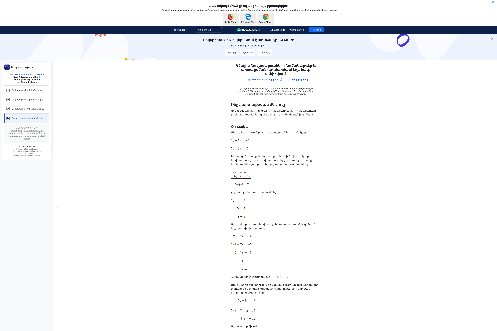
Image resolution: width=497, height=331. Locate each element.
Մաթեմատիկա (23, 128)
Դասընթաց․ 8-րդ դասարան (21, 74)
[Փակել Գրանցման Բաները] (492, 38)
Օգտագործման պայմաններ (27, 149)
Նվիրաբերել (276, 30)
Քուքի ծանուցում (27, 153)
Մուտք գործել (297, 30)
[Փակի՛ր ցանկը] (56, 208)
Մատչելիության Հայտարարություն (27, 155)
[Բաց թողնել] (493, 2)
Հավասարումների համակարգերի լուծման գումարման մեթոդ (27, 136)
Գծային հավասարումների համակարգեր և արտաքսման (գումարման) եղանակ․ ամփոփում (28, 118)
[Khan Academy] (248, 30)
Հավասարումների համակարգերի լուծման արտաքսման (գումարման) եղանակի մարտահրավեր (28, 109)
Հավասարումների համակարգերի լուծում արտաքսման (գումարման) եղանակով (28, 90)
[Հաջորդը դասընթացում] (48, 77)
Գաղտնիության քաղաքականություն (27, 151)
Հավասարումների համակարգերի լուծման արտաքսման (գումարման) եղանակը (28, 100)
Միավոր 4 (39, 74)
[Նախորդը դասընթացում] (5, 77)
